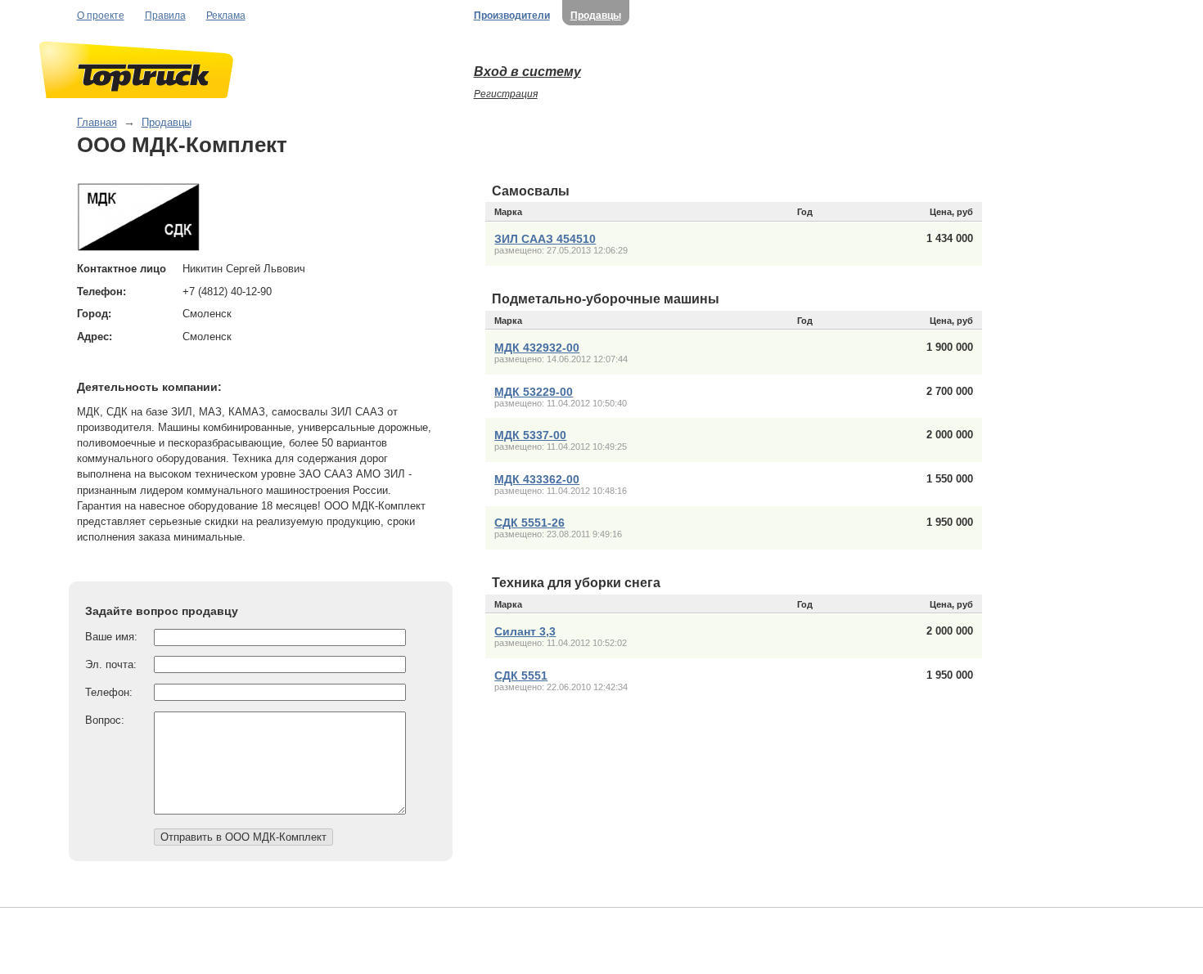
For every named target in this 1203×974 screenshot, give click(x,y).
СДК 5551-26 (529, 522)
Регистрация (506, 94)
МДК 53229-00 (533, 391)
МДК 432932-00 (536, 347)
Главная (97, 122)
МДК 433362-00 (536, 479)
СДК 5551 (520, 675)
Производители (512, 15)
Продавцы (595, 15)
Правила (165, 15)
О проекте (100, 15)
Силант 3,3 (525, 631)
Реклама (226, 15)
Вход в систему (527, 72)
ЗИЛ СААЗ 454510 (545, 238)
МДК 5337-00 (530, 435)
